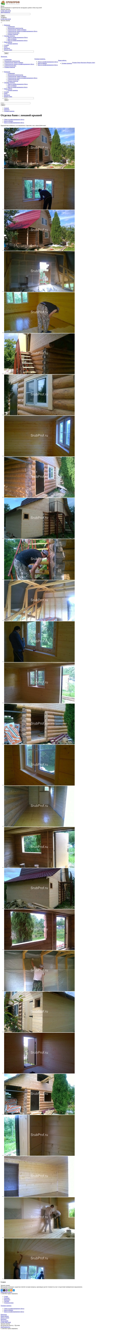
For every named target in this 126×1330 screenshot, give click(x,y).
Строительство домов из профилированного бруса (22, 31)
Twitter (6, 1296)
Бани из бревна (12, 39)
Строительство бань (13, 32)
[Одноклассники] (11, 1290)
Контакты (7, 48)
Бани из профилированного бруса (17, 40)
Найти (2, 15)
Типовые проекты (9, 36)
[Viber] (6, 1290)
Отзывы (6, 45)
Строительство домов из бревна (17, 29)
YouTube (6, 1301)
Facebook (6, 1298)
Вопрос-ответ (8, 49)
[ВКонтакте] (2, 1290)
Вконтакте (7, 1299)
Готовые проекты (13, 43)
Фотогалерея (4, 1320)
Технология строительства (15, 28)
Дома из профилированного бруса (18, 37)
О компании (11, 26)
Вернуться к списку (6, 1292)
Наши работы (8, 42)
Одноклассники (8, 1302)
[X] (4, 1290)
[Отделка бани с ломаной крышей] (39, 168)
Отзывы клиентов (13, 34)
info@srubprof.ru (5, 12)
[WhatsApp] (9, 1290)
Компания (7, 25)
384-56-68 (6, 11)
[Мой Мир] (14, 1290)
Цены (5, 46)
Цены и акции (5, 1317)
